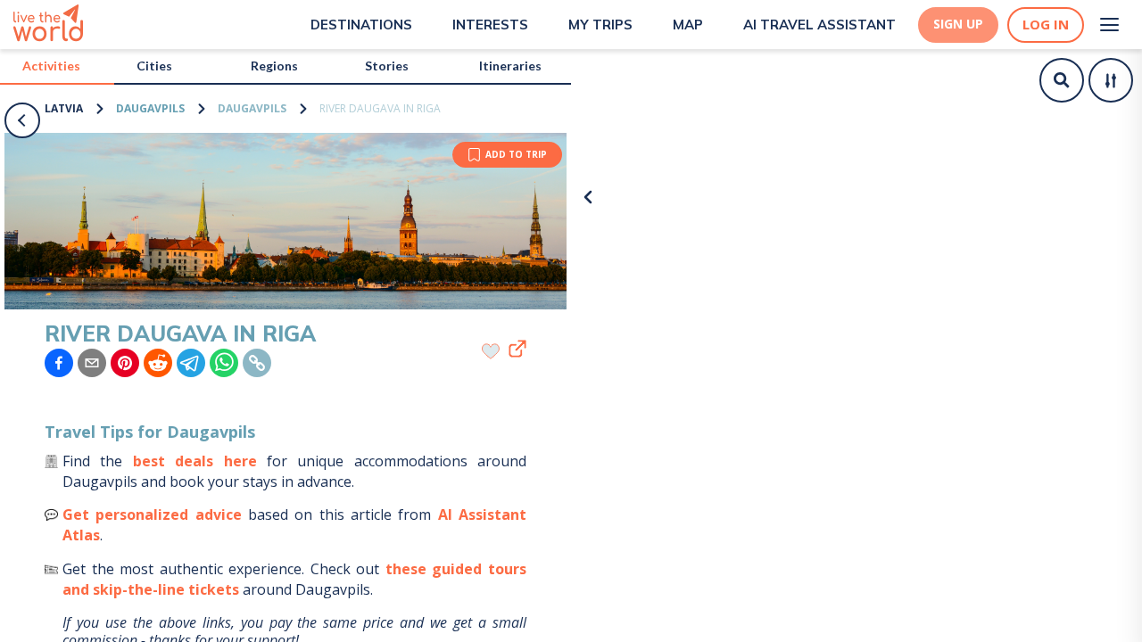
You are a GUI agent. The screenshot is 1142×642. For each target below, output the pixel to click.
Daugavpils (150, 108)
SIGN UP (958, 24)
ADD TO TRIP (516, 154)
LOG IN (1045, 24)
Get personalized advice (152, 514)
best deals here (195, 461)
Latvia (64, 108)
